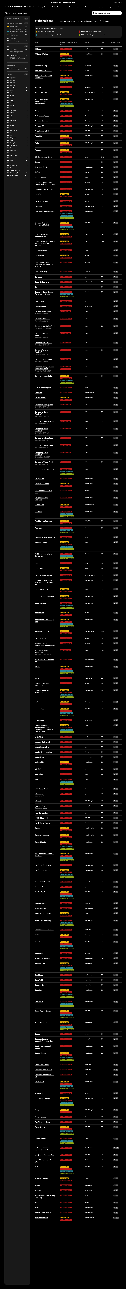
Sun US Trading (40, 1053)
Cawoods (38, 206)
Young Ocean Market (43, 1212)
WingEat (38, 1190)
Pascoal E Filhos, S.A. (43, 882)
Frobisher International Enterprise (43, 555)
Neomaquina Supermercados (41, 807)
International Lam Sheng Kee (44, 621)
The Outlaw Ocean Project (63, 2)
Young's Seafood (41, 1218)
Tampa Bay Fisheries (42, 1098)
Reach (120, 7)
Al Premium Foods (42, 116)
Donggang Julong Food (44, 438)
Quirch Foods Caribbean (44, 930)
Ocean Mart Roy (41, 842)
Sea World (39, 980)
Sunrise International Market (43, 1047)
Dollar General (40, 398)
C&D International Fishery (45, 211)
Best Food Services (42, 167)
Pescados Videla (41, 887)
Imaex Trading (40, 603)
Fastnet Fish (39, 505)
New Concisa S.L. (41, 813)
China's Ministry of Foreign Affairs (42, 235)
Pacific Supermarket (42, 870)
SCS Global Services (42, 958)
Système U (39, 1093)
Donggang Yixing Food (44, 462)
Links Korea (39, 720)
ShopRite (38, 990)
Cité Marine (39, 255)
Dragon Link (39, 479)
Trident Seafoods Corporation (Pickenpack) (44, 1149)
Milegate (38, 801)
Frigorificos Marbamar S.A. (45, 537)
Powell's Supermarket (43, 913)
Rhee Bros (39, 942)
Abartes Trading (41, 66)
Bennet (37, 162)
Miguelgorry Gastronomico (40, 795)
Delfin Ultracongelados (44, 376)
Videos (78, 7)
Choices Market (41, 250)
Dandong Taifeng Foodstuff (41, 351)
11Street (38, 49)
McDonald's (39, 762)
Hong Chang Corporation (44, 596)
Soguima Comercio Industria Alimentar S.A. (44, 1040)
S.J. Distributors (41, 1022)
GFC (36, 563)
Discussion (68, 7)
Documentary (89, 7)
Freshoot (38, 528)
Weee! (37, 1185)
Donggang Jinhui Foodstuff (41, 430)
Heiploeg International (43, 575)
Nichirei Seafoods (41, 818)
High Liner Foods (41, 589)
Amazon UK (39, 126)
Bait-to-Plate (56, 7)
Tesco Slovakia (40, 1117)
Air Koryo (38, 87)
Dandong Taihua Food (43, 359)
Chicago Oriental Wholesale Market (42, 224)
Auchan (38, 150)
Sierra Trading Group (43, 1011)
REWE (37, 935)
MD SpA (38, 769)
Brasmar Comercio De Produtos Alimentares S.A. (45, 183)
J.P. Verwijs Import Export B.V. (44, 661)
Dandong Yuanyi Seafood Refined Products (44, 368)
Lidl (36, 702)
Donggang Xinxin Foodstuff (41, 454)
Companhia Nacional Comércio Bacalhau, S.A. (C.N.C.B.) (44, 264)
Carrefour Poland (41, 201)
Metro (37, 779)
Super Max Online (42, 1065)
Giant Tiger (39, 568)
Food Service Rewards (43, 521)
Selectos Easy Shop (42, 985)
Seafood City (40, 963)
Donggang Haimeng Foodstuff (43, 413)
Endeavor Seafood (42, 484)
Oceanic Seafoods (42, 835)
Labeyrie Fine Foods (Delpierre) (42, 684)
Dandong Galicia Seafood (45, 326)
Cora (37, 287)
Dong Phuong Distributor (44, 469)
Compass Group (41, 271)
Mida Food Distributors (44, 789)
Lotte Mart (39, 737)
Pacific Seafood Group (43, 865)
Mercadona (39, 774)
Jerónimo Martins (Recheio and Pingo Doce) (45, 644)
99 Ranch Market (41, 54)
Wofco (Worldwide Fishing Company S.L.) (45, 1196)
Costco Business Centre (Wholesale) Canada (44, 293)
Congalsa (38, 277)
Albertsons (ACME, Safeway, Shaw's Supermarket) (42, 101)
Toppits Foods (40, 1138)
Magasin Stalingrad (42, 742)
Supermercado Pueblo (43, 1070)
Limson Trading (40, 709)
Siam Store (39, 1002)
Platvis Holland (40, 908)
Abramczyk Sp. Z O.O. (43, 71)
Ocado (37, 828)
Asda (37, 143)
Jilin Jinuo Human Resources (42, 651)
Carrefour (38, 194)
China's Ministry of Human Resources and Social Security (45, 243)
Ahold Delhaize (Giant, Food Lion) (43, 77)
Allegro (37, 111)
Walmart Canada (41, 1178)
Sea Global (39, 975)
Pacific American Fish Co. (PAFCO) (44, 855)
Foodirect (38, 512)
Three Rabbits (40, 1127)
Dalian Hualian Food (42, 319)
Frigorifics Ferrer (41, 542)
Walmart (38, 1167)
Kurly (37, 678)
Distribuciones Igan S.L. (44, 388)
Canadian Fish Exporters (44, 189)
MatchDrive (39, 757)
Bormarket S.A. (40, 177)
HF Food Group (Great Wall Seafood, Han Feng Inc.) (44, 582)
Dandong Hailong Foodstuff (42, 334)
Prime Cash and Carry (43, 920)
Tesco (37, 1110)
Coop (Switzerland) (42, 282)
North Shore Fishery (42, 823)
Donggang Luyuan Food (44, 445)
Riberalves (39, 953)
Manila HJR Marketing (43, 752)
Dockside (38, 393)
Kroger (37, 667)
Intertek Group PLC (42, 631)
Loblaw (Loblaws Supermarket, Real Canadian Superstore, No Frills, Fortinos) (44, 728)
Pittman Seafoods (41, 903)
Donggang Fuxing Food (44, 405)
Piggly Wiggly (40, 892)
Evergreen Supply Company (41, 499)
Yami (37, 1208)
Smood (37, 1034)
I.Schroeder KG (40, 638)
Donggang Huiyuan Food (44, 421)
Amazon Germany (42, 121)
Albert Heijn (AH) (41, 92)
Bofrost (37, 172)
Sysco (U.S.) (39, 1082)
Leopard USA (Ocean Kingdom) (43, 691)
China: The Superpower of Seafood (19, 7)
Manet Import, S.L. (42, 747)
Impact (111, 7)
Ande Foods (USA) (42, 131)
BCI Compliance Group (43, 157)
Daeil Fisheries (40, 306)
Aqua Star (38, 136)
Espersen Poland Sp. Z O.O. (43, 492)
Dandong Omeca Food (43, 343)
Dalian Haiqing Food (43, 311)
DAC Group (39, 301)
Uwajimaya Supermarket (44, 1155)
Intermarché (39, 613)
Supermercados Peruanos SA (44, 1076)
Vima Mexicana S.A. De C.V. (44, 1161)
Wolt (36, 1202)
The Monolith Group (42, 1122)
